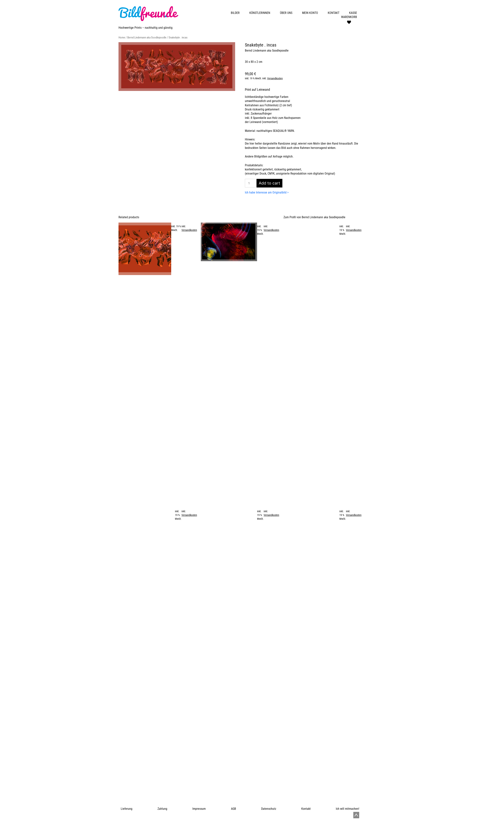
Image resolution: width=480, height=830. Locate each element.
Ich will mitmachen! (347, 809)
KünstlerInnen (259, 13)
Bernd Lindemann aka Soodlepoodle (146, 37)
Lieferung (126, 809)
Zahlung (162, 809)
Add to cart (269, 183)
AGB (233, 809)
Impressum (199, 809)
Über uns (286, 13)
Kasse (353, 13)
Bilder (235, 13)
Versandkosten (275, 78)
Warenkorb (349, 17)
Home (121, 37)
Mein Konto (310, 13)
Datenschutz (268, 809)
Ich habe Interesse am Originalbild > (267, 192)
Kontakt (333, 13)
